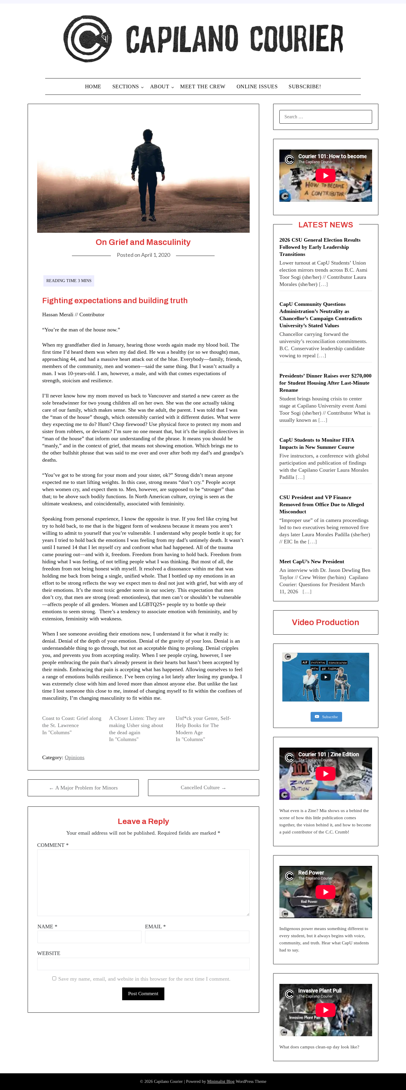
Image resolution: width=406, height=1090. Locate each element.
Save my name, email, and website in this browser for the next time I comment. (144, 979)
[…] (323, 284)
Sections (125, 86)
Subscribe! (305, 86)
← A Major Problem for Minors (83, 788)
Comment (53, 845)
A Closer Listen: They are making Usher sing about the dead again (137, 725)
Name (47, 926)
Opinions (74, 757)
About (159, 86)
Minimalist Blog (221, 1081)
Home (93, 86)
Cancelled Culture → (203, 787)
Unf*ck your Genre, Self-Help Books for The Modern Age (203, 725)
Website (48, 953)
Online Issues (257, 86)
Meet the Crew (203, 86)
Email (155, 926)
